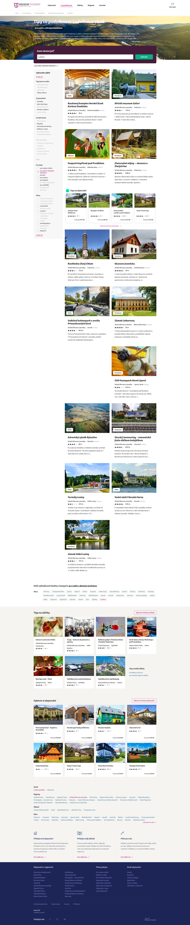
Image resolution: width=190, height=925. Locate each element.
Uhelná (81, 599)
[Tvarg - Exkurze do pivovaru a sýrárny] (79, 627)
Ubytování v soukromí (134, 886)
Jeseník (103, 595)
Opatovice (53, 599)
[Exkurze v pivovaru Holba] (48, 627)
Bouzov (124, 591)
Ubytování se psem (102, 880)
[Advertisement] (48, 273)
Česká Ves (83, 595)
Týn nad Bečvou (114, 591)
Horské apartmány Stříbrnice (78, 728)
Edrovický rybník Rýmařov (82, 437)
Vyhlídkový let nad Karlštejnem (79, 679)
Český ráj (72, 800)
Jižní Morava (50, 797)
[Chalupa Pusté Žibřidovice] (76, 200)
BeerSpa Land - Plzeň (44, 679)
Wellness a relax (101, 875)
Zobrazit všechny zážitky (145, 613)
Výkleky (94, 599)
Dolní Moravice (93, 595)
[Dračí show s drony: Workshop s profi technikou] (141, 627)
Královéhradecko (144, 797)
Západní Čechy (62, 797)
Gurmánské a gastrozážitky (138, 675)
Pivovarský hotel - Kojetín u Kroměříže (46, 729)
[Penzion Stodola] (110, 715)
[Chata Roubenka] (48, 753)
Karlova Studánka (141, 595)
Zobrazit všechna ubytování (109, 226)
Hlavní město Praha (106, 797)
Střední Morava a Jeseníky (56, 13)
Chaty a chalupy (132, 878)
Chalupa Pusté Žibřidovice (72, 212)
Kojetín (152, 595)
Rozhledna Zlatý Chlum (80, 263)
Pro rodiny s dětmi (102, 872)
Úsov (87, 599)
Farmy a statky (132, 883)
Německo (50, 790)
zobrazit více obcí (148, 822)
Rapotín (77, 591)
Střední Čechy (38, 797)
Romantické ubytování (104, 878)
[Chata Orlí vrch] (141, 715)
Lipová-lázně (61, 595)
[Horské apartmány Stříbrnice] (79, 715)
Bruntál (111, 595)
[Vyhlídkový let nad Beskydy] (110, 666)
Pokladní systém (39, 912)
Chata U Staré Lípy (142, 211)
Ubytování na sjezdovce (104, 886)
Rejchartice (63, 599)
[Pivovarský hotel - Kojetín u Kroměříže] (48, 715)
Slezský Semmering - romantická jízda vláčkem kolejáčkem (133, 439)
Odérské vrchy (76, 810)
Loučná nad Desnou (132, 817)
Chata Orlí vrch (135, 728)
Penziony (130, 875)
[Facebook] (49, 919)
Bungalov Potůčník (97, 211)
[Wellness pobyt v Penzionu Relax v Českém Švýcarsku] (110, 627)
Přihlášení (76, 904)
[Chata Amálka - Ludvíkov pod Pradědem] (122, 200)
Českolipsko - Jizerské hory (43, 800)
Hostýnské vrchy (89, 810)
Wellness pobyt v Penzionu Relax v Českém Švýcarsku (110, 641)
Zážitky (80, 5)
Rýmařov (72, 599)
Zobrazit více (135, 41)
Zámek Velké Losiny (78, 554)
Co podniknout (66, 5)
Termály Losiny (76, 497)
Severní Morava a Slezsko (86, 800)
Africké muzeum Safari (127, 103)
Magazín (91, 5)
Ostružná (151, 591)
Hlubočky (55, 820)
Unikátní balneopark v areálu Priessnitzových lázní (84, 322)
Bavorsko (68, 896)
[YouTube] (64, 919)
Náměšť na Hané (49, 595)
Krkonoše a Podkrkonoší (128, 800)
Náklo (45, 599)
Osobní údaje (55, 904)
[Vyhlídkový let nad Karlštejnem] (79, 666)
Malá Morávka (72, 595)
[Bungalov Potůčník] (99, 200)
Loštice (69, 591)
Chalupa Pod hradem (137, 766)
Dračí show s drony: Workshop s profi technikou (141, 641)
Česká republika (40, 13)
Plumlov (132, 591)
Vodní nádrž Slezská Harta (129, 497)
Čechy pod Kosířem (58, 591)
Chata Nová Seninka (105, 766)
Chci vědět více (39, 857)
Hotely (129, 872)
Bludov (85, 591)
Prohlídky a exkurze (136, 673)
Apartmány (131, 880)
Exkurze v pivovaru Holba (45, 640)
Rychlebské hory (63, 810)
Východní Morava (61, 803)
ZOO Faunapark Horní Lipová (130, 380)
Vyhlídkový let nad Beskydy (108, 679)
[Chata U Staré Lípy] (144, 200)
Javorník (112, 817)
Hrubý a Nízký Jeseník (41, 810)
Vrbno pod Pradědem (94, 820)
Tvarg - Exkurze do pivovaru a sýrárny (78, 641)
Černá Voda (45, 820)
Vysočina (132, 797)
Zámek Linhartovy (125, 320)
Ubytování (52, 5)
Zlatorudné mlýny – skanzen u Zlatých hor (131, 165)
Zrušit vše (39, 77)
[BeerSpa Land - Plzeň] (48, 666)
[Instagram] (57, 919)
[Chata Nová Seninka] (110, 753)
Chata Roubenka (42, 766)
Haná (53, 810)
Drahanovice (120, 595)
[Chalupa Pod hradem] (141, 753)
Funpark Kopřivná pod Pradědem (86, 163)
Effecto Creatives (150, 919)
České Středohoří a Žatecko (43, 803)
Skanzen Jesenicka (125, 263)
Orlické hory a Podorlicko (78, 803)
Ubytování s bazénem (103, 883)
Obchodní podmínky (40, 904)
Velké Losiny (103, 591)
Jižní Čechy (93, 797)
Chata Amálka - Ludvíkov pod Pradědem (122, 212)
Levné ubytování (101, 891)
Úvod (17, 13)
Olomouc (46, 591)
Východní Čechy (60, 800)
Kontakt (102, 5)
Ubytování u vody (102, 888)
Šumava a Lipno (121, 797)
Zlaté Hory (141, 591)
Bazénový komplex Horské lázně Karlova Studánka (85, 105)
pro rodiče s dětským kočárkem (83, 586)
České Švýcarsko (145, 800)
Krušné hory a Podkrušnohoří (107, 800)
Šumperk (93, 591)
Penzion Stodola (104, 728)
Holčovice (130, 595)
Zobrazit (144, 57)
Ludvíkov (70, 13)
